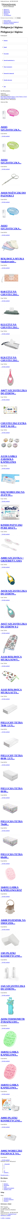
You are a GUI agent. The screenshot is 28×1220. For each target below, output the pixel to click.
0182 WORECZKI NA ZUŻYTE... (12, 493)
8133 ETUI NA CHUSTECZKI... (10, 326)
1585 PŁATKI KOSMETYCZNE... (11, 954)
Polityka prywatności (9, 1188)
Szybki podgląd (5, 136)
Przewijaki (6, 53)
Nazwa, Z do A (23, 96)
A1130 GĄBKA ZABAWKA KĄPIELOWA (9, 459)
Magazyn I (6, 9)
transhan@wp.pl (12, 1214)
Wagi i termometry (8, 66)
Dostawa (6, 1183)
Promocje (6, 13)
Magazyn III (7, 12)
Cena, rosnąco (5, 95)
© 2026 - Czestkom (5, 1218)
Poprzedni (7, 1164)
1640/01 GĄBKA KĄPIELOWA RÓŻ (11, 889)
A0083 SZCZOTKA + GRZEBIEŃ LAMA (12, 559)
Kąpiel (5, 47)
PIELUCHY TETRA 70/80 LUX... (12, 724)
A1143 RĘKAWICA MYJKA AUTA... (11, 691)
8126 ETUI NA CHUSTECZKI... (10, 359)
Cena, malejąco (11, 98)
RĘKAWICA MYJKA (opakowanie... (12, 260)
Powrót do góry (5, 1175)
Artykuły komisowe (9, 1199)
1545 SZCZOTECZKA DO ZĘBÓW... (13, 987)
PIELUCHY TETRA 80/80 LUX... (12, 757)
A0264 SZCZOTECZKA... (11, 161)
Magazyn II (6, 11)
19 (4, 1171)
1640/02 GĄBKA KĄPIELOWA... (10, 1053)
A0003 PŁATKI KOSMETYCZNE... (11, 1119)
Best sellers (3, 96)
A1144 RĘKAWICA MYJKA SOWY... (11, 658)
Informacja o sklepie (6, 1215)
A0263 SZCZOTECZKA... (11, 227)
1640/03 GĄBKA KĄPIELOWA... (10, 1086)
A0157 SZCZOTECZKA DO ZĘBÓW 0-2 (14, 625)
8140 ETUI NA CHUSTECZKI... (10, 293)
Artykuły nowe (7, 1198)
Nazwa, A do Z (15, 96)
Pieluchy (6, 40)
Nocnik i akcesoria (8, 80)
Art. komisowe (7, 15)
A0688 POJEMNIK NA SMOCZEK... (13, 921)
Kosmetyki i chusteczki (9, 73)
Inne (5, 86)
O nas (5, 1186)
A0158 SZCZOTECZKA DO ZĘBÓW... (14, 592)
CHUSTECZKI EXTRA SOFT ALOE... (13, 425)
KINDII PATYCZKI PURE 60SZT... (11, 526)
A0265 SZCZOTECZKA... (11, 128)
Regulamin (6, 1185)
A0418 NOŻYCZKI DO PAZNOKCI (13, 194)
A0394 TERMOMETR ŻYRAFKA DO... (13, 1020)
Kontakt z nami (7, 1189)
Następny (6, 1172)
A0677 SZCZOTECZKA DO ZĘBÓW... (14, 392)
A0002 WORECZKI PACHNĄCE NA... (11, 1152)
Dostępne (8, 96)
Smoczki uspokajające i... (9, 60)
